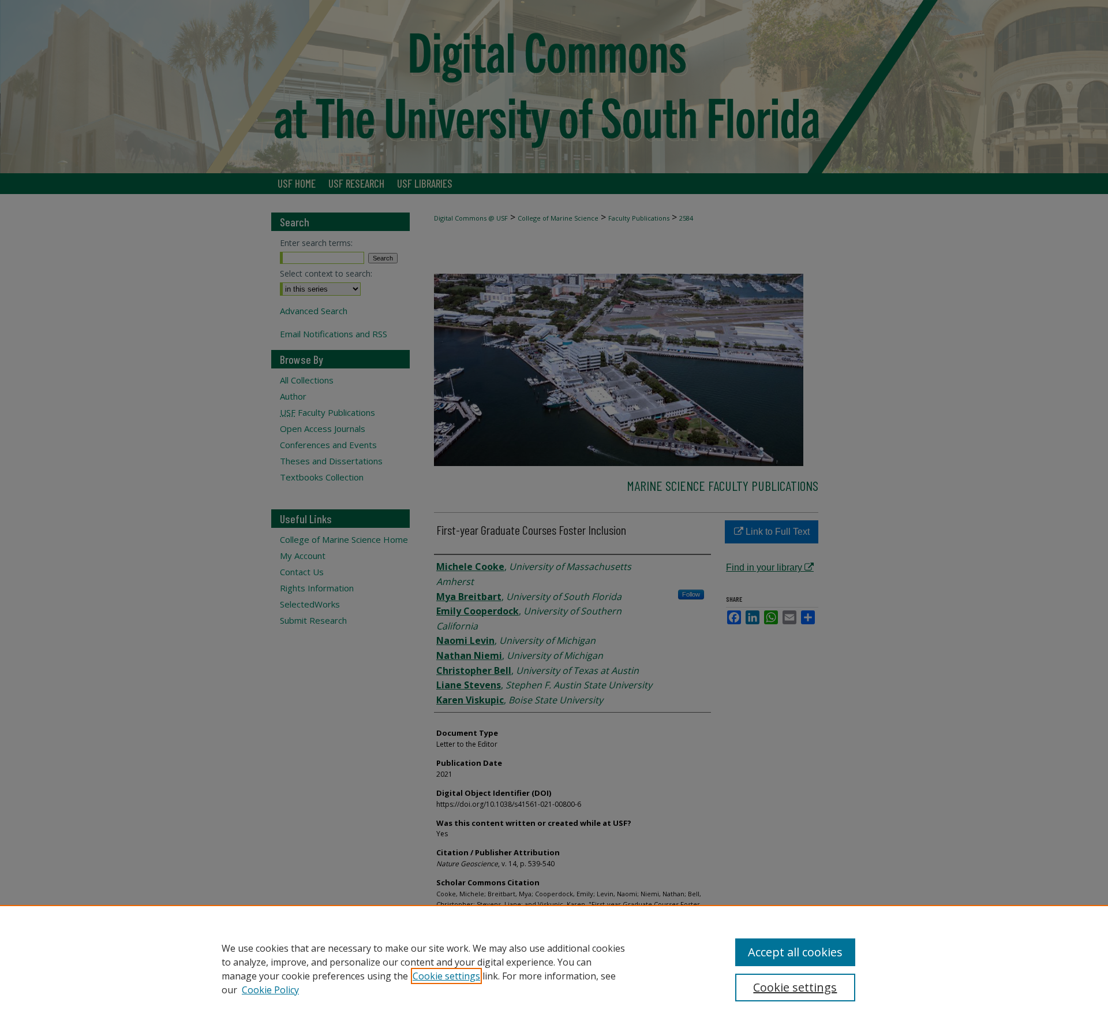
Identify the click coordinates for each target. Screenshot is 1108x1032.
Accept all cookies (795, 952)
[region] (554, 968)
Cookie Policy (270, 989)
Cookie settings (446, 976)
